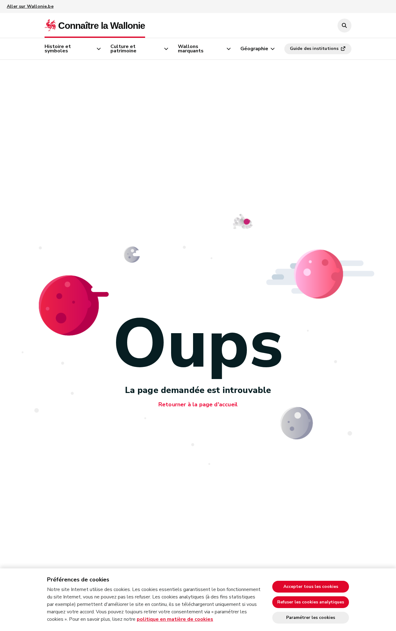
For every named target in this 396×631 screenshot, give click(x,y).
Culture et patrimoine (123, 48)
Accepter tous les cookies (310, 586)
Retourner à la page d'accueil (198, 404)
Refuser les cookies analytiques (310, 602)
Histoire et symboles (58, 48)
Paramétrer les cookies (310, 617)
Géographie (254, 48)
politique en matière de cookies (175, 619)
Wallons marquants (191, 48)
